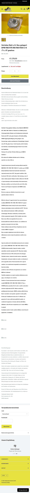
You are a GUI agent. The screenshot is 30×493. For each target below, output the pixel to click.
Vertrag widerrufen (23, 490)
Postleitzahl (4, 417)
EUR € (3, 475)
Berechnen (6, 426)
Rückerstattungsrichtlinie (7, 432)
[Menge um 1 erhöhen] (18, 70)
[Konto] (24, 9)
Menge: (3, 71)
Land (2, 410)
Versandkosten (18, 60)
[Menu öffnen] (2, 9)
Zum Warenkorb (15, 76)
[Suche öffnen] (21, 9)
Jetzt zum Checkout (15, 81)
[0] (27, 9)
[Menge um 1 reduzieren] (11, 70)
